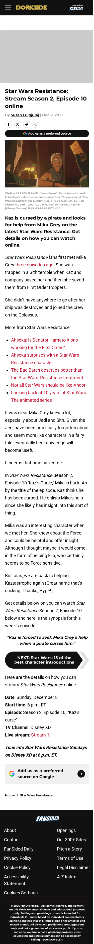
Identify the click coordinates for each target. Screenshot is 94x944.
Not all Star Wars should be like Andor (48, 385)
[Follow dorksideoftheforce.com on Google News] (81, 774)
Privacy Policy (17, 858)
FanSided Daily (19, 849)
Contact (12, 839)
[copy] (35, 124)
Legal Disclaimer (73, 867)
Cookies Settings (21, 892)
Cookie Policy (17, 867)
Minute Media (30, 905)
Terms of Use (70, 858)
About (10, 830)
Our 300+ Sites (71, 839)
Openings (66, 830)
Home (10, 795)
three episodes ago (34, 264)
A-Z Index (66, 876)
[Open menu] (8, 8)
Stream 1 (40, 735)
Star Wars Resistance (36, 795)
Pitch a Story (69, 849)
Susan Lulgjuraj (25, 115)
